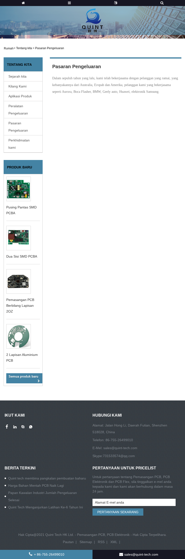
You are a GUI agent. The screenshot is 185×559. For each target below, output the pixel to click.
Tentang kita (24, 48)
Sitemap (85, 542)
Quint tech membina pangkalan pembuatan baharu (47, 478)
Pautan (68, 542)
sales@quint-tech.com (120, 448)
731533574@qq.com (119, 456)
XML (113, 542)
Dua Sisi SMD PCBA (21, 256)
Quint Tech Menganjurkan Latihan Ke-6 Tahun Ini (45, 507)
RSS (101, 542)
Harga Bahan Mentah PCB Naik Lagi (36, 485)
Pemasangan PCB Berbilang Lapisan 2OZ (20, 305)
